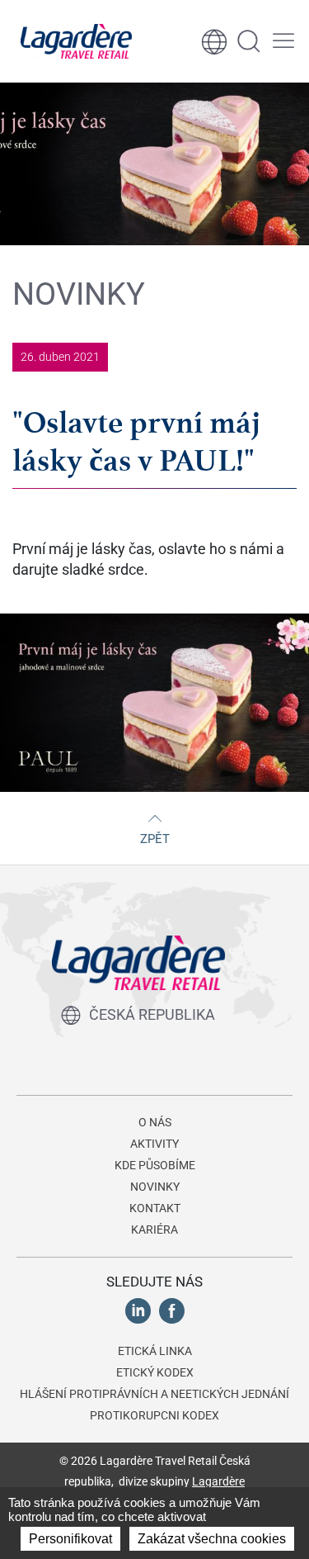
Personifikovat (70, 1539)
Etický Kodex (155, 1372)
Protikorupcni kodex (154, 1415)
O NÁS (154, 1122)
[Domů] (76, 41)
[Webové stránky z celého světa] (214, 41)
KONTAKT (154, 1208)
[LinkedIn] (138, 1309)
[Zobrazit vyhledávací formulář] (249, 41)
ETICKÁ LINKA (155, 1351)
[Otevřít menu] (283, 41)
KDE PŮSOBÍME (155, 1165)
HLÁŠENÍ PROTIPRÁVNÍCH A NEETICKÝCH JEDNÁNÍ (154, 1393)
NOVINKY (155, 1186)
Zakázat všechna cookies (212, 1539)
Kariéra (154, 1229)
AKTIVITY (154, 1143)
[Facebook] (172, 1309)
